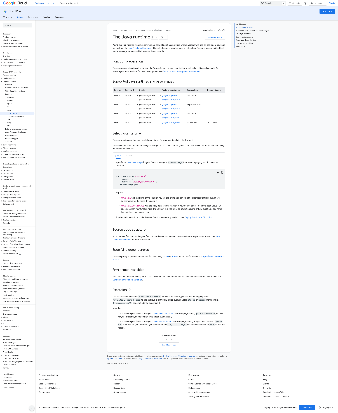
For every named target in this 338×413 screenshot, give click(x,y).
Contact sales (44, 392)
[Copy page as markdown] (161, 37)
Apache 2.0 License (114, 359)
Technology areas (43, 3)
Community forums (122, 380)
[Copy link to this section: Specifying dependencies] (151, 250)
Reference (33, 17)
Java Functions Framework (140, 48)
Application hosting (143, 30)
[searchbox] (17, 25)
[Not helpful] (223, 30)
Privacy (56, 407)
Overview (7, 17)
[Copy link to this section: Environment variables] (146, 270)
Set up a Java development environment (181, 71)
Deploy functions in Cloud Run (198, 217)
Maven (166, 256)
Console (296, 3)
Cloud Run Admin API (162, 321)
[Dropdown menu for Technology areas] (54, 3)
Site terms (65, 407)
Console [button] (129, 156)
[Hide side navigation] (31, 408)
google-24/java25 (169, 95)
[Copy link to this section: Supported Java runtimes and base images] (176, 81)
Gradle (175, 256)
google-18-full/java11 (171, 122)
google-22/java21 (169, 104)
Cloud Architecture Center (199, 392)
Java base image (135, 162)
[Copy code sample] (222, 172)
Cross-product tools (69, 3)
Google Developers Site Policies (150, 359)
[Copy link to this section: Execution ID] (133, 290)
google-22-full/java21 (171, 109)
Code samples (194, 388)
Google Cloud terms (80, 407)
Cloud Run (14, 11)
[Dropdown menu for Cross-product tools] (82, 3)
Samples (46, 17)
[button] (17, 46)
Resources (59, 17)
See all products (45, 380)
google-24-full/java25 (171, 100)
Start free (327, 11)
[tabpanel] (169, 190)
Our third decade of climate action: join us (108, 407)
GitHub (191, 380)
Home (115, 30)
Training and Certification (198, 396)
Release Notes (120, 388)
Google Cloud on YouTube (274, 392)
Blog (265, 380)
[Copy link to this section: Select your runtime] (143, 133)
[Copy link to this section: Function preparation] (145, 61)
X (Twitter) (267, 388)
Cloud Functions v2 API (163, 313)
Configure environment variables (127, 280)
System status (120, 392)
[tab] (118, 156)
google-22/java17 (169, 113)
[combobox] (273, 3)
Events (266, 384)
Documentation (126, 30)
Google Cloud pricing (47, 384)
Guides (20, 17)
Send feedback (215, 37)
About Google (44, 407)
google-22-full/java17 (171, 118)
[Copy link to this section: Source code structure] (148, 229)
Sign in (332, 3)
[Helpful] (219, 30)
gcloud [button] (118, 156)
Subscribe (307, 407)
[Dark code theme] (218, 172)
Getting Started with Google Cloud (202, 384)
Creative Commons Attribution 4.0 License (179, 356)
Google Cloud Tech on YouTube (276, 396)
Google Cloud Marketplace (49, 388)
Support (117, 384)
